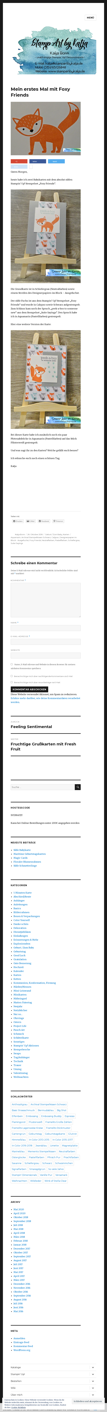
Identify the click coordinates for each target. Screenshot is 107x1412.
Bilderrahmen (21, 912)
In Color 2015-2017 (63, 1139)
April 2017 (19, 1276)
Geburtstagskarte (55, 1134)
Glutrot (72, 1134)
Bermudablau (46, 1110)
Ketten (17, 979)
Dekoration (20, 928)
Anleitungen (20, 904)
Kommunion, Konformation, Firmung (35, 982)
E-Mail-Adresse (20, 636)
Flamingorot (19, 1122)
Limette (54, 1145)
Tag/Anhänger (22, 1057)
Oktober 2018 (21, 1217)
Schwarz (47, 1163)
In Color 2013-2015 (39, 1139)
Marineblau (18, 1151)
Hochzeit (19, 967)
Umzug (17, 1069)
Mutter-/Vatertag (23, 1002)
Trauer (17, 1065)
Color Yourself (22, 920)
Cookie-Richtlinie (18, 1407)
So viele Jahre (56, 1169)
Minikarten (20, 994)
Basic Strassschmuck (23, 1110)
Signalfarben (19, 1169)
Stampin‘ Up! (18, 1374)
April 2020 (19, 1213)
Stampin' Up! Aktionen (26, 1045)
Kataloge (16, 1367)
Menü (90, 17)
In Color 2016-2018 (22, 1145)
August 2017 (20, 1260)
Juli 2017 (18, 1264)
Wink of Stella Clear (56, 1181)
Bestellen (16, 1381)
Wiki (13, 1388)
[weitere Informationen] (31, 167)
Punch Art (19, 1030)
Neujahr (18, 1006)
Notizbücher (20, 1010)
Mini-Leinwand (22, 990)
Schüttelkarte (21, 1037)
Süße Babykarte (22, 850)
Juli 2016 (18, 1303)
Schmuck (19, 1033)
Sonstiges (19, 1041)
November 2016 (22, 1287)
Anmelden (19, 1338)
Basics (17, 908)
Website (15, 650)
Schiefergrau (74, 540)
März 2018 (19, 1236)
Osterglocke (19, 1157)
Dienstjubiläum (22, 932)
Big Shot (61, 1110)
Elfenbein (17, 1116)
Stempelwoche (22, 1049)
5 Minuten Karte (23, 892)
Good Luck (19, 955)
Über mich (16, 1395)
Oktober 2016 (21, 1291)
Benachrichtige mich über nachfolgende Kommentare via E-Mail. (43, 676)
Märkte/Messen (22, 986)
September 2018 (22, 1221)
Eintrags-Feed (21, 1342)
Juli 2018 (18, 1225)
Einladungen (21, 935)
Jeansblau (41, 1145)
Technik (18, 1061)
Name (15, 623)
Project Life (20, 1026)
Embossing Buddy (51, 1116)
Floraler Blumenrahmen (27, 861)
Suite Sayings (17, 543)
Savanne (16, 1163)
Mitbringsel (20, 998)
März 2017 (19, 1280)
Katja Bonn (20, 534)
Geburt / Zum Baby (53, 534)
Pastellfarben (61, 540)
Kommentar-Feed (23, 1346)
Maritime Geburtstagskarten (30, 854)
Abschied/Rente (22, 896)
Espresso (70, 1116)
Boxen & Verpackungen (27, 916)
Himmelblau (19, 1139)
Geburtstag (20, 951)
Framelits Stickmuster (58, 1128)
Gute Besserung (22, 963)
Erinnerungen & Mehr (26, 939)
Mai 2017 (18, 1272)
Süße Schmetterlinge (25, 865)
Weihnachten (21, 1077)
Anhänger (19, 900)
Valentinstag (21, 1073)
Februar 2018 (21, 1240)
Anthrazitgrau (19, 1104)
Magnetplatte (70, 1145)
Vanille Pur (46, 1175)
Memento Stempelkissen (42, 1151)
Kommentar (18, 580)
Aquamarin (16, 537)
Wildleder (35, 1181)
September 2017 (22, 1256)
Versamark (61, 1175)
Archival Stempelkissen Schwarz (36, 537)
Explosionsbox (22, 943)
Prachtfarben (71, 1157)
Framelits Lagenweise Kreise (27, 1128)
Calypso (55, 537)
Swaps (17, 1053)
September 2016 (22, 1295)
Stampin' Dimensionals (24, 1175)
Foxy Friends (35, 540)
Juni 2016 (18, 1307)
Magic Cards (21, 857)
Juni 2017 (18, 1268)
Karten (66, 534)
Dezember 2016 (22, 1283)
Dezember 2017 (22, 1248)
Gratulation (20, 959)
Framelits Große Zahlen (58, 1122)
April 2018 (19, 1233)
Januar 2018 (20, 1244)
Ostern (17, 1022)
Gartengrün (18, 1134)
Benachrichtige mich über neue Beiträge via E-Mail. (37, 682)
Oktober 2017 (21, 1252)
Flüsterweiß (35, 1122)
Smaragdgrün (37, 1169)
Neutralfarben (48, 540)
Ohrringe (19, 1018)
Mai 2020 (19, 1209)
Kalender (19, 971)
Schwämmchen (64, 1163)
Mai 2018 (18, 1229)
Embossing (32, 1116)
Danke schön (21, 924)
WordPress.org (22, 1350)
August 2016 (20, 1299)
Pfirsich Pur (53, 1157)
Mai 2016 (18, 1311)
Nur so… (18, 1014)
